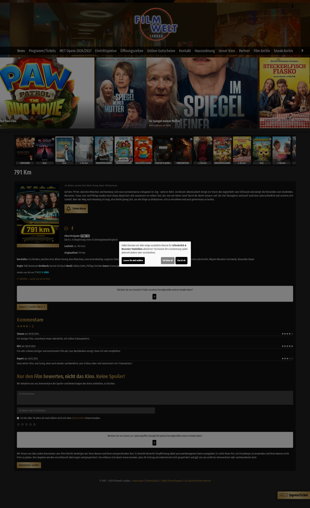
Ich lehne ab (168, 260)
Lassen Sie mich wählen (133, 260)
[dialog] (155, 254)
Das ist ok (181, 260)
